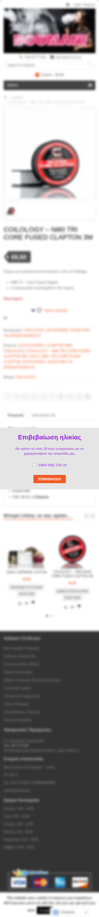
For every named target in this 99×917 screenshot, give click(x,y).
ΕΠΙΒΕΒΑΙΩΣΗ (49, 479)
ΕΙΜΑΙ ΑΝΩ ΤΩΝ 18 (52, 465)
